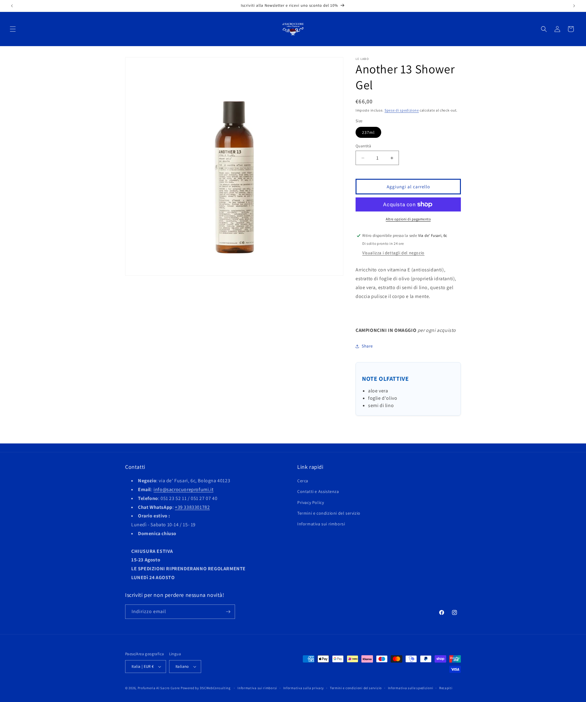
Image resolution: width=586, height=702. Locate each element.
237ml (368, 132)
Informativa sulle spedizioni (410, 688)
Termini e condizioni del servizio (328, 513)
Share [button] (367, 346)
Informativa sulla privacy (303, 688)
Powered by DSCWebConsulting (206, 688)
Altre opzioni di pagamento (408, 219)
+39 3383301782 (192, 507)
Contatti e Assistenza (318, 491)
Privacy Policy (310, 502)
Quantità (363, 146)
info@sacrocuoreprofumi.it (183, 489)
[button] (13, 29)
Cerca (302, 480)
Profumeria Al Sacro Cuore (159, 688)
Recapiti (446, 688)
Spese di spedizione (402, 110)
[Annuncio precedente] (12, 6)
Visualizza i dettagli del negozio (393, 252)
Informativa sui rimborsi (321, 524)
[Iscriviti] (228, 612)
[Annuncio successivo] (574, 6)
